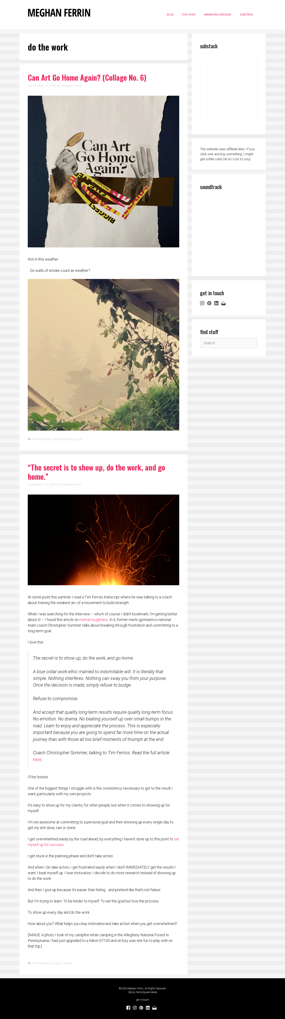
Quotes (57, 963)
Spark (79, 439)
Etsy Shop (189, 14)
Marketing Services (217, 14)
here (37, 759)
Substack (246, 14)
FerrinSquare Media (146, 992)
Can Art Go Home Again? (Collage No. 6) (87, 77)
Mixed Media (41, 439)
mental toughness (93, 619)
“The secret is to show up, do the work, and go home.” (96, 472)
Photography (41, 963)
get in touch (142, 999)
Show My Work (62, 439)
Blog (170, 14)
